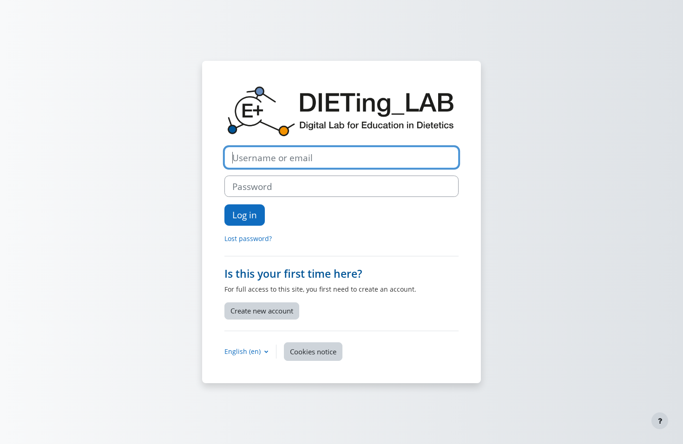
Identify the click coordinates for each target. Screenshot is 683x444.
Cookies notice (313, 351)
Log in (244, 215)
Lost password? (248, 238)
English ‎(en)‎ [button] (243, 351)
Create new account (261, 310)
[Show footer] (659, 420)
